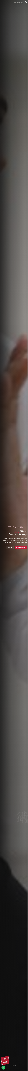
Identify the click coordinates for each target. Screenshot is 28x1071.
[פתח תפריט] (2, 2)
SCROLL (14, 1065)
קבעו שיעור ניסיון (20, 547)
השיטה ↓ (10, 547)
